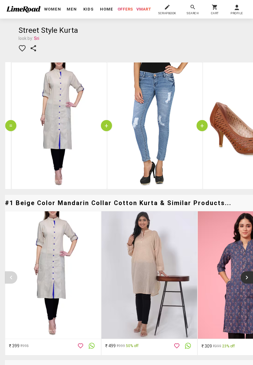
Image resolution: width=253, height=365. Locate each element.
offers (125, 9)
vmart (143, 9)
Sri (36, 38)
